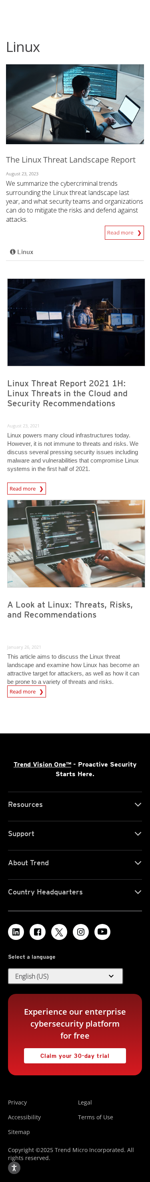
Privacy (17, 1102)
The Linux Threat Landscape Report (71, 159)
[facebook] (38, 932)
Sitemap (19, 1132)
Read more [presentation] (23, 489)
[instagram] (81, 932)
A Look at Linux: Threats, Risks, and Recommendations (70, 610)
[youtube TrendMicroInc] (102, 932)
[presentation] (76, 322)
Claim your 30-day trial (67, 1053)
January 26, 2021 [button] (24, 647)
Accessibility (24, 1117)
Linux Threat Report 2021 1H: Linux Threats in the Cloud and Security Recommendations (67, 393)
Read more (121, 231)
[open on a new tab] (59, 932)
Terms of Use (95, 1117)
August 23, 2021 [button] (23, 426)
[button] (65, 976)
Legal (85, 1102)
